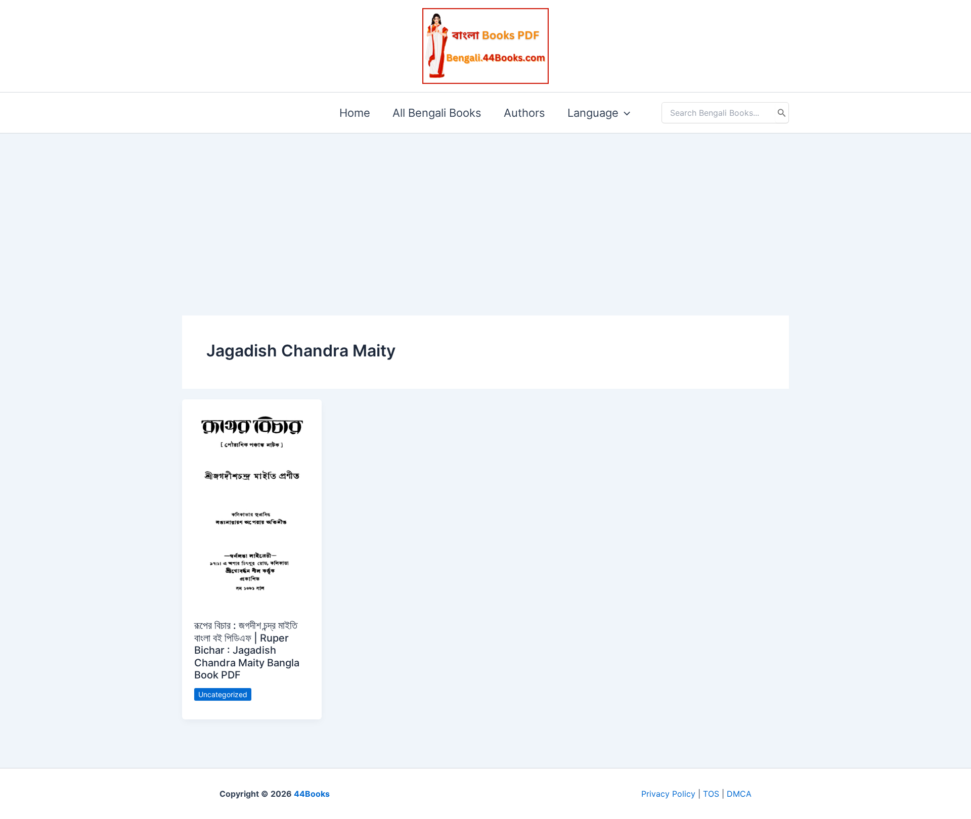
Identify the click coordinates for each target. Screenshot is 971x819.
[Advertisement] (485, 208)
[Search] (781, 113)
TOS (711, 794)
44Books (312, 794)
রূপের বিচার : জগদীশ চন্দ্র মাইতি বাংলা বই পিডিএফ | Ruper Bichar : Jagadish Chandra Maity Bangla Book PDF (246, 650)
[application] (624, 113)
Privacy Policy (668, 794)
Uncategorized (222, 694)
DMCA (739, 794)
